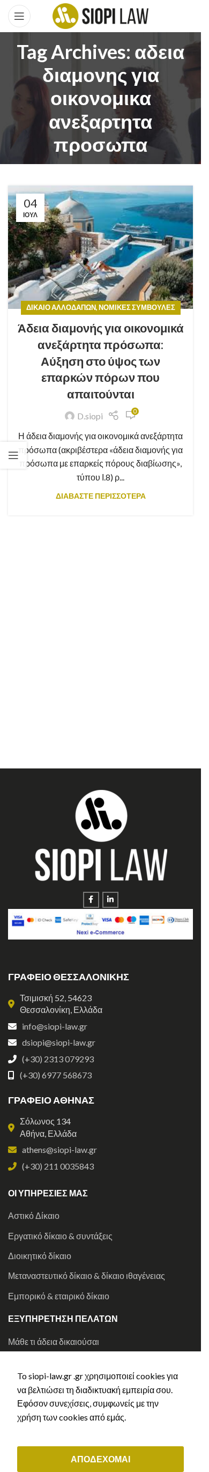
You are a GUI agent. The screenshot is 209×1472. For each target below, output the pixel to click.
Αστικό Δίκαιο (33, 1215)
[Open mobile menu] (19, 16)
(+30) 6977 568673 (56, 1075)
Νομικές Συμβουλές (137, 307)
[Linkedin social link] (110, 900)
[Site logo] (100, 15)
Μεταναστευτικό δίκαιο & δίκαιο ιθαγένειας (86, 1275)
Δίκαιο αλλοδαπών (61, 307)
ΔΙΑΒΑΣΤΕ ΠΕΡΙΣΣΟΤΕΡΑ (101, 495)
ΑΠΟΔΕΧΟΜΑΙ (100, 1459)
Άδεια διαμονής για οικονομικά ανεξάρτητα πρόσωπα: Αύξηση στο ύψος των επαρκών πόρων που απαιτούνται (101, 361)
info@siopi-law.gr (54, 1026)
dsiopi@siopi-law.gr (58, 1042)
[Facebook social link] (91, 900)
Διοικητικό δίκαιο (39, 1256)
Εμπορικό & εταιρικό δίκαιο (58, 1296)
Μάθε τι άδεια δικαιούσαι (53, 1341)
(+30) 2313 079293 (58, 1059)
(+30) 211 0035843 (58, 1166)
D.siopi (90, 416)
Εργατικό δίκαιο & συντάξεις (60, 1236)
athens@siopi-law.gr (59, 1149)
